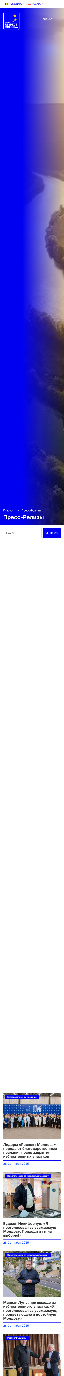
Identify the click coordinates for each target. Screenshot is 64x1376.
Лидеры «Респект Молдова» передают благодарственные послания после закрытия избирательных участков (30, 1150)
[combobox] (22, 533)
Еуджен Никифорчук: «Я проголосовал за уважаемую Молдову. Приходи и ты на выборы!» (29, 1229)
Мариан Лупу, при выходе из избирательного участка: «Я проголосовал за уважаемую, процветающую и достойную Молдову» (30, 1310)
